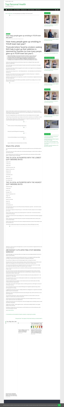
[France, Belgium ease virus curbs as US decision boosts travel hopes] (24, 323)
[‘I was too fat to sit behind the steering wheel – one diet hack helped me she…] (51, 15)
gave (13, 38)
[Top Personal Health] (6, 10)
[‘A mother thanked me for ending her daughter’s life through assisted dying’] (51, 29)
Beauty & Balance (31, 9)
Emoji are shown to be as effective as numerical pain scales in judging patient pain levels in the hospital (36, 331)
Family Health (38, 9)
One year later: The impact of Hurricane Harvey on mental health (29, 318)
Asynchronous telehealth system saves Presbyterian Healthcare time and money (11, 394)
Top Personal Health (15, 4)
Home (6, 13)
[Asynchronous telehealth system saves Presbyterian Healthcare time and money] (11, 323)
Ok (59, 405)
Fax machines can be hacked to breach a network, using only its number (20, 314)
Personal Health (24, 9)
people (17, 38)
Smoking (19, 38)
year (22, 38)
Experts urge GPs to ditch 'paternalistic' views (51, 53)
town (21, 38)
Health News (10, 9)
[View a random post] (58, 10)
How (14, 38)
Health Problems (17, 9)
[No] (62, 405)
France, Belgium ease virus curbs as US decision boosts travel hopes (23, 330)
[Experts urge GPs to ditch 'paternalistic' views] (51, 44)
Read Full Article (11, 310)
